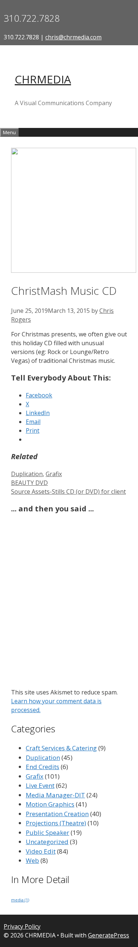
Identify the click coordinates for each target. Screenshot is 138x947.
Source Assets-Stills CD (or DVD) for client (68, 491)
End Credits (42, 766)
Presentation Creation (57, 814)
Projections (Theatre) (56, 823)
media (20, 900)
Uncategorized (47, 841)
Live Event (40, 785)
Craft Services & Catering (61, 748)
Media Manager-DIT (55, 795)
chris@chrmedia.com (73, 37)
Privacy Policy (22, 926)
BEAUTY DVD (29, 483)
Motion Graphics (50, 804)
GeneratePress (108, 935)
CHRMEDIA (43, 79)
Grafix (54, 474)
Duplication (27, 474)
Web (32, 860)
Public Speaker (47, 832)
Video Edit (41, 851)
